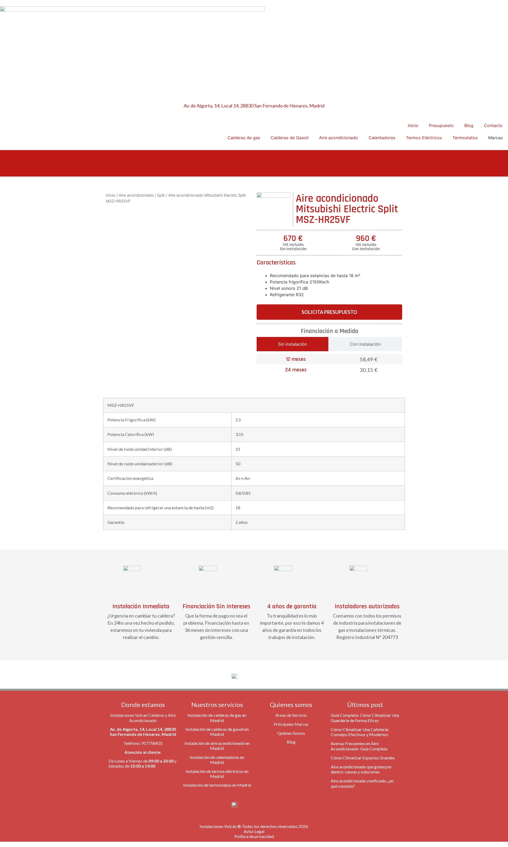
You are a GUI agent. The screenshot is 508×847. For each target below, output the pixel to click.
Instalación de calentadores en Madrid (217, 760)
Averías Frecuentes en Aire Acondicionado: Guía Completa (359, 746)
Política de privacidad (254, 836)
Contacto (493, 125)
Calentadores (382, 137)
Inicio (413, 125)
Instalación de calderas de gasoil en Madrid (217, 732)
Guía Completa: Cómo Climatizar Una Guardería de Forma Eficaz (365, 718)
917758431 (152, 743)
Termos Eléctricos (424, 137)
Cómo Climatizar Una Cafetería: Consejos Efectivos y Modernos (360, 732)
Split (161, 195)
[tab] (292, 344)
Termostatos (465, 137)
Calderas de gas (244, 137)
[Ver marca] (273, 196)
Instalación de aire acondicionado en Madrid (217, 746)
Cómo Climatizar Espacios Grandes (363, 757)
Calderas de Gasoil (290, 137)
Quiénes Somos (291, 733)
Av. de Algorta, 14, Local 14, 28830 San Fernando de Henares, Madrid (254, 106)
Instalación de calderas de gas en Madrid (217, 718)
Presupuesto (441, 125)
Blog (468, 125)
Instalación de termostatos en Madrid (217, 784)
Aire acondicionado (338, 137)
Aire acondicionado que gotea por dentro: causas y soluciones (361, 769)
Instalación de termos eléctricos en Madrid (217, 774)
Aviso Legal (254, 831)
